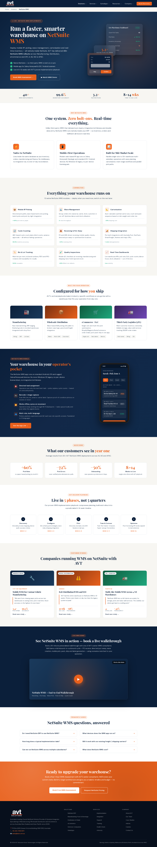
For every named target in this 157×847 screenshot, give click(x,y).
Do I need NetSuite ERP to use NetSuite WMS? (40, 733)
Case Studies (130, 820)
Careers (128, 827)
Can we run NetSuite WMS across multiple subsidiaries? (44, 750)
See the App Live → (20, 425)
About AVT (129, 813)
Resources (117, 4)
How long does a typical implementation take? (41, 741)
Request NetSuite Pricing (94, 790)
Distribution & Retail (74, 820)
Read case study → (19, 614)
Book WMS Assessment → (23, 77)
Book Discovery (144, 4)
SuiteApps (104, 4)
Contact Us (129, 830)
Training (99, 823)
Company (129, 4)
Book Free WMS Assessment (64, 790)
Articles (128, 823)
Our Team (129, 816)
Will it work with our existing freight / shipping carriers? (104, 741)
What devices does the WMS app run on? (98, 733)
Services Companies (74, 827)
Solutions (82, 4)
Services (93, 4)
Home (7, 9)
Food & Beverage (82, 816)
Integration (100, 816)
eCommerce (71, 823)
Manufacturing (72, 816)
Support (99, 820)
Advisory (99, 830)
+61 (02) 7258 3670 (18, 831)
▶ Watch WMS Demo (49, 77)
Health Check (101, 827)
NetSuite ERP (72, 813)
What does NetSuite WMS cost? (95, 750)
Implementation (101, 813)
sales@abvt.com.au (18, 833)
